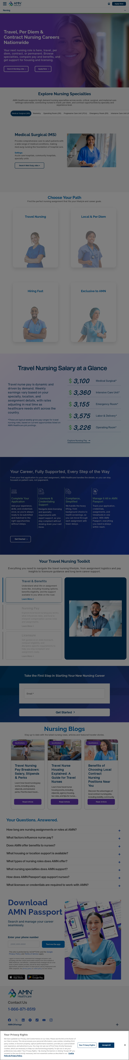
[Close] (125, 1045)
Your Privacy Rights (87, 1045)
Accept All (106, 1045)
